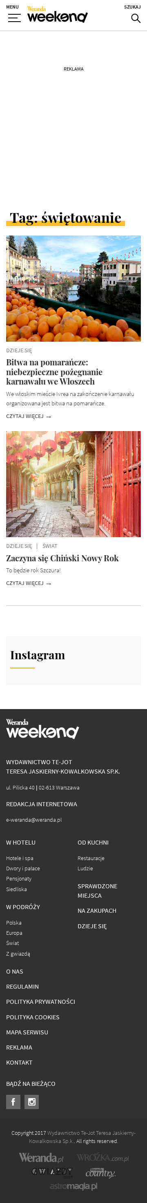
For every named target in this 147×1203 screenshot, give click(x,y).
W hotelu (21, 842)
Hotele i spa (19, 858)
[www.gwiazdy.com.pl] (52, 1173)
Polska (14, 923)
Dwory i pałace (23, 868)
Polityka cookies (33, 1017)
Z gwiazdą (18, 954)
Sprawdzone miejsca (97, 891)
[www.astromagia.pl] (73, 1187)
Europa (14, 933)
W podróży (23, 907)
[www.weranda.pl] (41, 1158)
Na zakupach (97, 910)
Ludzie (85, 868)
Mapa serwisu (27, 1032)
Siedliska (16, 889)
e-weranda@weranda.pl (34, 820)
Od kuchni (93, 842)
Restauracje (91, 858)
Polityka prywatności (40, 1001)
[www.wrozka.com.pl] (102, 1157)
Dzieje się (92, 926)
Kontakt (19, 1062)
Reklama (19, 1047)
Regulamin (22, 986)
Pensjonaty (18, 879)
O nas (14, 971)
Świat (12, 943)
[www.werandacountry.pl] (100, 1173)
